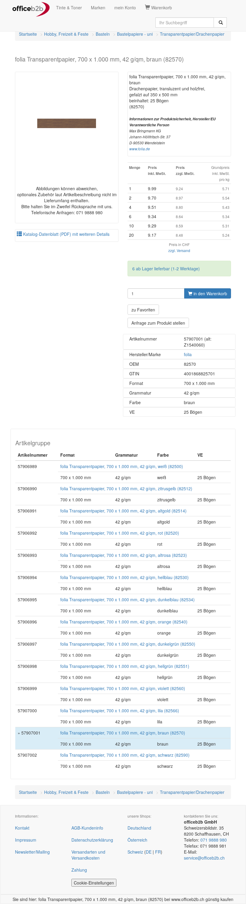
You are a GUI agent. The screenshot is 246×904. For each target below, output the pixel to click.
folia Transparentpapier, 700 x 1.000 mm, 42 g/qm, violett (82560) (122, 688)
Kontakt (22, 828)
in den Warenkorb (209, 293)
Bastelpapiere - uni (135, 34)
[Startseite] (31, 7)
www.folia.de (139, 148)
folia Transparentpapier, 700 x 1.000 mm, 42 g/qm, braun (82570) (122, 733)
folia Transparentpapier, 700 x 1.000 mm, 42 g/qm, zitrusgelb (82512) (126, 488)
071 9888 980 (213, 840)
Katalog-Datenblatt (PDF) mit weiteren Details (66, 234)
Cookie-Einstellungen (94, 883)
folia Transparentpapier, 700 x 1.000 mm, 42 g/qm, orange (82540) (124, 622)
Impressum (25, 840)
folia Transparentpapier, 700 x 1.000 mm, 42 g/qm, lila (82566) (119, 710)
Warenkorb (161, 8)
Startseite (28, 34)
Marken (98, 8)
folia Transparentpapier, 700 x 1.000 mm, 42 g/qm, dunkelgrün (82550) (127, 644)
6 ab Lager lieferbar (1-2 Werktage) (166, 269)
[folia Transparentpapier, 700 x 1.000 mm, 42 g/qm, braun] (67, 123)
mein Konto (125, 8)
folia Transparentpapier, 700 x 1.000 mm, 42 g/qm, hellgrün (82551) (124, 666)
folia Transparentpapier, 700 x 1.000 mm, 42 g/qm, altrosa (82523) (123, 555)
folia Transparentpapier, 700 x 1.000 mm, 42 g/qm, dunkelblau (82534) (127, 599)
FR (158, 852)
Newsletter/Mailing (32, 852)
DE (149, 852)
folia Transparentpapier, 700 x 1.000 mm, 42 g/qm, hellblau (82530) (124, 577)
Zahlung (79, 870)
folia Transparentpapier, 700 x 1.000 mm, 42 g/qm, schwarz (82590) (125, 755)
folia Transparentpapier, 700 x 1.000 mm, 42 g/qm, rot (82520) (119, 533)
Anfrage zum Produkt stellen (158, 323)
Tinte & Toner (69, 8)
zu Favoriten (143, 310)
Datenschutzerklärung (92, 840)
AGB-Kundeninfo (87, 828)
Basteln (103, 34)
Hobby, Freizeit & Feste (66, 34)
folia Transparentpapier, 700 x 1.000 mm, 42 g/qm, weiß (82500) (121, 466)
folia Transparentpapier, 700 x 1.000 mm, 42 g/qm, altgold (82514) (123, 511)
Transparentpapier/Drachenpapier (192, 34)
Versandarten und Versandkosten (88, 855)
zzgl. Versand (179, 250)
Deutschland (139, 828)
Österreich (137, 840)
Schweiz (135, 852)
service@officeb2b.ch (204, 858)
